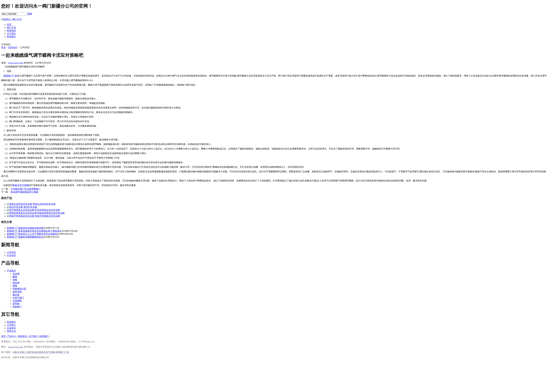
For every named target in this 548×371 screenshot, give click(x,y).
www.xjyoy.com (15, 63)
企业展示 (11, 328)
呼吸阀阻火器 (19, 288)
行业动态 (11, 255)
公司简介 (11, 325)
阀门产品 (11, 27)
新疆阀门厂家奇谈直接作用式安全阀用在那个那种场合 (34, 231)
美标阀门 (17, 306)
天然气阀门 (18, 297)
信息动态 (12, 47)
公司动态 (11, 252)
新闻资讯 (11, 30)
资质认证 (11, 331)
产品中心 (11, 336)
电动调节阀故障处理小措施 (24, 192)
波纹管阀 (17, 291)
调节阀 (16, 303)
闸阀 (15, 285)
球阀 (15, 279)
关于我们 (11, 33)
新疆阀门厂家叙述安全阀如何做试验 (25, 228)
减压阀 (16, 282)
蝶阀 (15, 277)
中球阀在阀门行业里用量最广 (25, 189)
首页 (9, 24)
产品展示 (11, 271)
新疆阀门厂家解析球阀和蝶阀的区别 (25, 237)
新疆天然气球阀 (21, 185)
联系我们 (11, 36)
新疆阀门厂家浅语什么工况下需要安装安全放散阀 (32, 234)
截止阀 (16, 294)
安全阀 (16, 274)
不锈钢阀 (17, 300)
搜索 (30, 14)
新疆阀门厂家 (10, 76)
